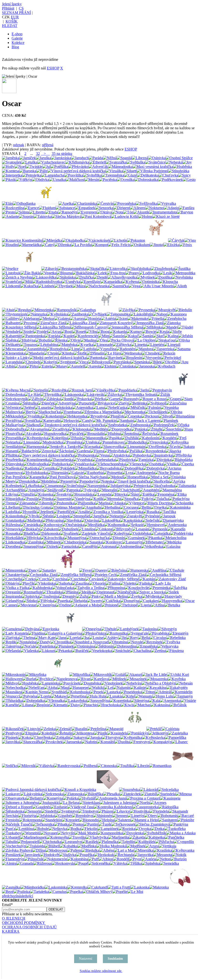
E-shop (17, 34)
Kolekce (18, 43)
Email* (7, 905)
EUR (15, 17)
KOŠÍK (12, 21)
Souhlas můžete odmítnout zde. (101, 971)
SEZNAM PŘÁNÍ (16, 13)
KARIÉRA (11, 931)
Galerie (17, 38)
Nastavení (85, 958)
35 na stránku (62, 153)
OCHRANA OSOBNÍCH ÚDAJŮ (29, 927)
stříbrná (47, 145)
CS (21, 8)
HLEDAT (9, 26)
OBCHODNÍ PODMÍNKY (23, 923)
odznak (18, 145)
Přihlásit (8, 8)
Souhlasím (115, 958)
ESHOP (53, 68)
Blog (15, 47)
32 (38, 153)
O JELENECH (13, 918)
